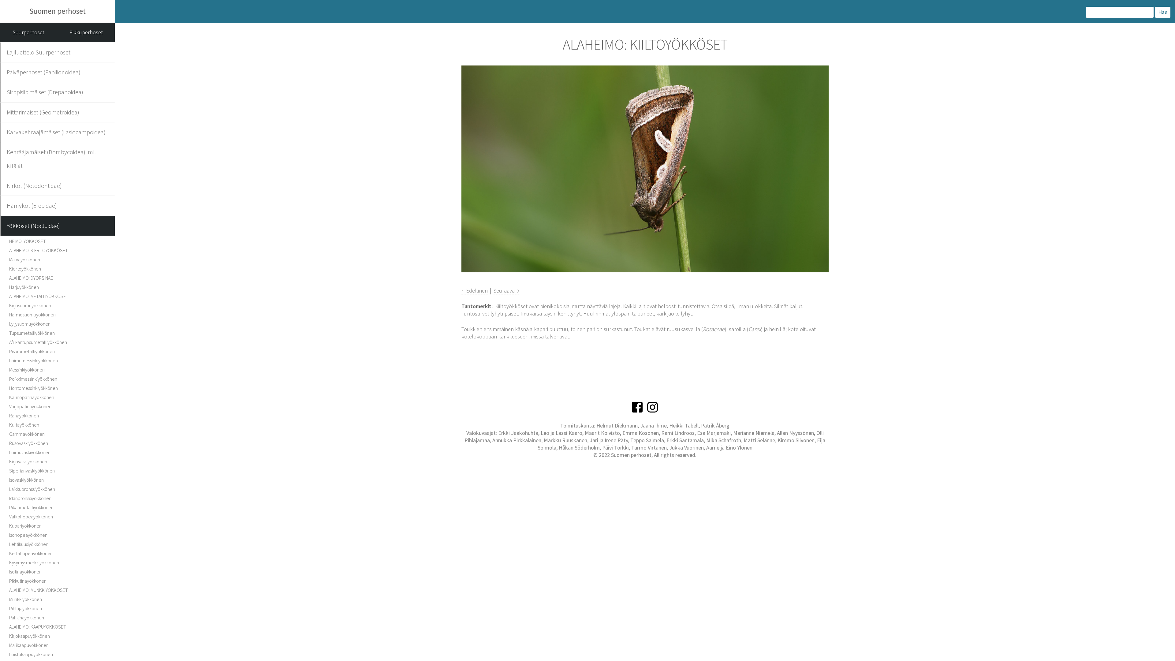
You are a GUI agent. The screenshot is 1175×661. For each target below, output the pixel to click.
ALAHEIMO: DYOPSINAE (31, 278)
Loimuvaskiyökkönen (29, 452)
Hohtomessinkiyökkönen (33, 388)
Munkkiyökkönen (25, 599)
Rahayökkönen (24, 416)
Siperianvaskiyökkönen (32, 471)
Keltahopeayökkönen (31, 553)
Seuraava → (506, 290)
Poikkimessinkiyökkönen (33, 379)
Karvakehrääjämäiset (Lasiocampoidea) (56, 132)
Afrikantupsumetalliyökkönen (38, 342)
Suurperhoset (28, 32)
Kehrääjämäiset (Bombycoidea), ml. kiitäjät (51, 158)
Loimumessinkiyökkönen (33, 360)
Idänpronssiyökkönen (30, 498)
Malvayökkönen (24, 259)
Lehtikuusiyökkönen (28, 544)
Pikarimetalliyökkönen (31, 507)
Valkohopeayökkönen (31, 516)
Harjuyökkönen (24, 287)
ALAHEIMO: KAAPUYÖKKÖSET (37, 627)
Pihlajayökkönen (25, 608)
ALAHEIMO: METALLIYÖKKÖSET (39, 296)
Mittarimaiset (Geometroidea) (43, 112)
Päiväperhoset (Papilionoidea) (43, 72)
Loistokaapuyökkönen (31, 654)
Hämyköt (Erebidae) (32, 205)
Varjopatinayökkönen (30, 406)
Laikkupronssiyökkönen (32, 489)
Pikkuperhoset (86, 32)
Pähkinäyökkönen (26, 617)
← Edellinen (474, 290)
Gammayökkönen (27, 434)
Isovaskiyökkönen (26, 480)
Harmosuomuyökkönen (32, 315)
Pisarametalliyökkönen (32, 351)
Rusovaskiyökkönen (28, 443)
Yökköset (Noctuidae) (33, 226)
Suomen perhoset (57, 11)
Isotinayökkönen (25, 572)
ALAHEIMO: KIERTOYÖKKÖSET (38, 250)
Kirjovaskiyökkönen (28, 461)
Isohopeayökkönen (28, 535)
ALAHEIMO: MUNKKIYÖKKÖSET (38, 590)
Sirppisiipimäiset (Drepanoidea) (45, 92)
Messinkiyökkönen (27, 370)
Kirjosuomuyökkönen (30, 305)
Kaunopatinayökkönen (31, 397)
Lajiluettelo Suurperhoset (38, 52)
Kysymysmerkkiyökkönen (34, 562)
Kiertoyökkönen (25, 269)
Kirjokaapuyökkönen (29, 636)
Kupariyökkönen (25, 526)
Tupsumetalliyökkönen (32, 333)
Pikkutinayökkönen (28, 581)
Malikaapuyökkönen (29, 645)
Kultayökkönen (24, 425)
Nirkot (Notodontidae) (34, 185)
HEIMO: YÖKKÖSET (27, 241)
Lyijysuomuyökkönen (29, 324)
